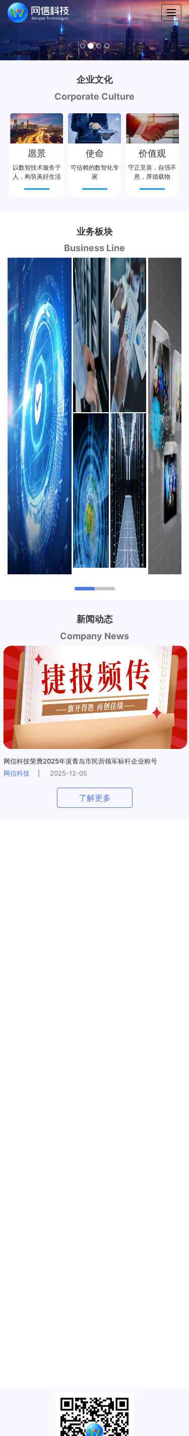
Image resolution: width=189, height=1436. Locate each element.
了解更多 (95, 798)
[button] (14, 30)
